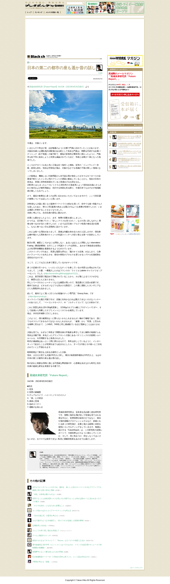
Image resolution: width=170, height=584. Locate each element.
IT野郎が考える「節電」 (41, 562)
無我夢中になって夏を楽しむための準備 (47, 552)
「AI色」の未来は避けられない (44, 494)
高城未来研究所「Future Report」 (49, 375)
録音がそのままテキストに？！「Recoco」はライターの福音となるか (58, 540)
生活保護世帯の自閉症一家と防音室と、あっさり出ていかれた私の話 (129, 144)
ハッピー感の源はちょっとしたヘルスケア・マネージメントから (129, 152)
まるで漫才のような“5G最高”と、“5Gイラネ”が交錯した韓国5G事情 (57, 521)
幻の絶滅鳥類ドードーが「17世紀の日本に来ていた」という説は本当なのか (61, 557)
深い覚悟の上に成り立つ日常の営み (129, 166)
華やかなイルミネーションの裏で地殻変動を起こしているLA (129, 137)
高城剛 (100, 73)
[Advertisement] (87, 36)
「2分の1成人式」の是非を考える (45, 516)
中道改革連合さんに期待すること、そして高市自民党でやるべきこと (129, 159)
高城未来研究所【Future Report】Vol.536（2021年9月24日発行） (57, 87)
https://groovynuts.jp (37, 296)
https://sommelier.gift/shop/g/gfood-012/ (61, 273)
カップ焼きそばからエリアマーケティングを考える (51, 511)
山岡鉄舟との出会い (40, 525)
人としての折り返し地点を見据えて (45, 530)
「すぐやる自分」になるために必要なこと (48, 506)
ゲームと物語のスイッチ (41, 535)
